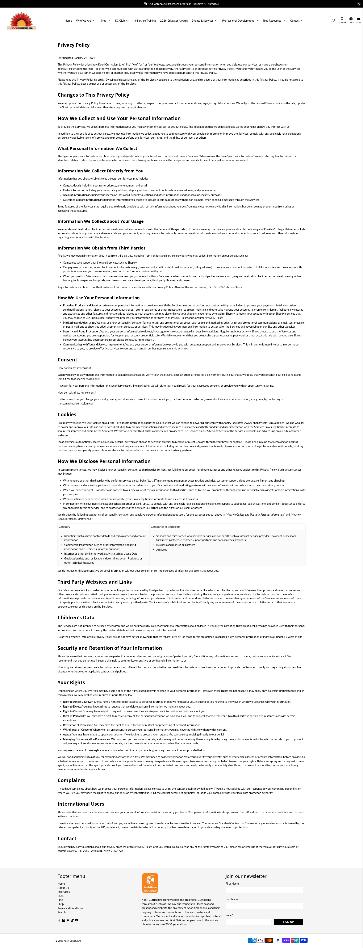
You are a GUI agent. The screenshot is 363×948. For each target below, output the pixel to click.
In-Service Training (145, 20)
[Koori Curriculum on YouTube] (76, 921)
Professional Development (238, 20)
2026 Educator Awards (174, 20)
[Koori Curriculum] (21, 20)
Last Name (232, 899)
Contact (295, 20)
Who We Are (83, 20)
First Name (232, 883)
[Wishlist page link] (333, 20)
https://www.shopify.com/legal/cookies (260, 422)
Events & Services (202, 20)
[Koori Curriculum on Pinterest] (68, 921)
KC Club (120, 20)
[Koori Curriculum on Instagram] (63, 921)
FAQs (61, 904)
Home (68, 20)
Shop (103, 20)
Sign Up (288, 922)
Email (229, 915)
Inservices (64, 891)
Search (62, 912)
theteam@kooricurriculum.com (76, 403)
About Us (63, 887)
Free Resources (272, 20)
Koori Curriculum (72, 940)
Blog (60, 900)
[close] (359, 4)
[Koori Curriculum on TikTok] (72, 921)
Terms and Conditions (70, 908)
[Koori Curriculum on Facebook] (59, 921)
